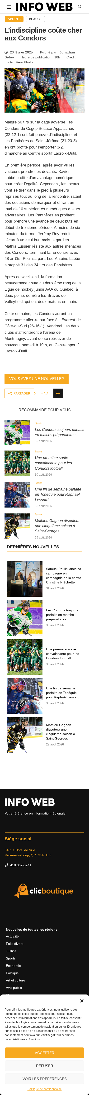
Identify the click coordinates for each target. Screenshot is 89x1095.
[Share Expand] (58, 393)
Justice (11, 951)
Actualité (12, 936)
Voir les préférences (45, 1079)
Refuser (44, 1066)
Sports (14, 19)
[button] (82, 1000)
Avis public (14, 988)
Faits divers (14, 944)
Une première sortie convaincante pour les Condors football (53, 463)
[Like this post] (46, 393)
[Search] (79, 6)
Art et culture (15, 980)
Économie (13, 966)
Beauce (35, 19)
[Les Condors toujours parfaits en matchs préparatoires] (17, 432)
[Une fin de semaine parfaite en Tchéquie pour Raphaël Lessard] (17, 495)
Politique (12, 973)
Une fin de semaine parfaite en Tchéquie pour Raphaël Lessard (58, 494)
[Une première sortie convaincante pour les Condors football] (17, 463)
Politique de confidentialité (45, 1089)
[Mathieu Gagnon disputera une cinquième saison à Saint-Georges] (17, 526)
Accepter (44, 1053)
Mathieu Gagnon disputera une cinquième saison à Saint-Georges (57, 526)
